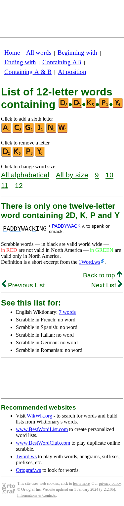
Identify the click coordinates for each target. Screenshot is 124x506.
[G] (29, 131)
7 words (67, 312)
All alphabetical (25, 175)
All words (38, 52)
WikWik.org (39, 416)
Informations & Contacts (36, 495)
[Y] (40, 155)
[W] (62, 131)
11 (4, 185)
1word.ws (26, 456)
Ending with (20, 62)
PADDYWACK (66, 226)
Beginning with (77, 52)
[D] (6, 155)
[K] (17, 155)
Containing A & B (28, 71)
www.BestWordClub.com (43, 443)
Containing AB (61, 62)
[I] (40, 131)
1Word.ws (89, 262)
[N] (51, 131)
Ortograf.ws (28, 470)
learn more (81, 483)
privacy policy (110, 483)
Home (12, 52)
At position (72, 71)
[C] (17, 131)
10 (109, 175)
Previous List (25, 285)
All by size (72, 175)
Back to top (100, 275)
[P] (29, 155)
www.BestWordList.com (42, 429)
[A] (6, 131)
